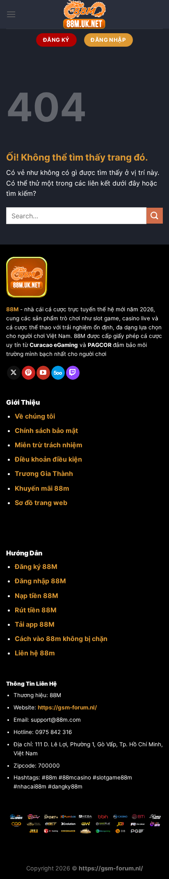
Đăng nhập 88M (40, 581)
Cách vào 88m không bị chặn (61, 638)
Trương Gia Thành (44, 473)
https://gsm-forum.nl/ (67, 707)
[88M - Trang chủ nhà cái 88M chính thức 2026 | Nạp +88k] (84, 14)
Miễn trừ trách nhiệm (48, 445)
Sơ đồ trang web (41, 502)
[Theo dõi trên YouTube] (43, 373)
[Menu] (11, 14)
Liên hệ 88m (35, 653)
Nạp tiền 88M (36, 595)
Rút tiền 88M (36, 610)
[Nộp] (154, 216)
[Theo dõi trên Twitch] (73, 373)
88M (12, 309)
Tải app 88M (35, 624)
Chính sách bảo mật (46, 430)
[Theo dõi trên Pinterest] (28, 373)
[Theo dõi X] (14, 373)
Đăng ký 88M (36, 566)
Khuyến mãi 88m (42, 488)
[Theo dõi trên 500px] (58, 373)
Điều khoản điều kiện (48, 459)
